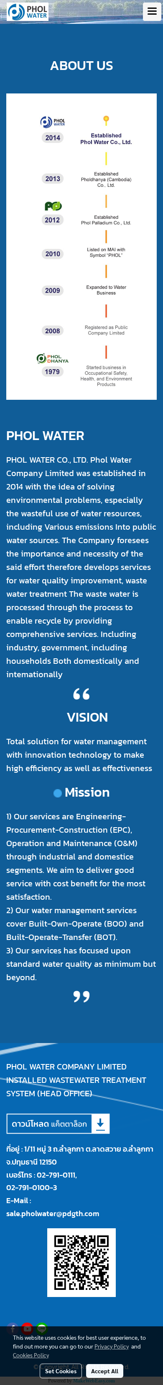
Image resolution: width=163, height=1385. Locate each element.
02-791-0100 (28, 1187)
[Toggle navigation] (152, 12)
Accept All (104, 1371)
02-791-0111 (56, 1174)
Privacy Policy (111, 1346)
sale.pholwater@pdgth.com (52, 1213)
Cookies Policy (31, 1355)
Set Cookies (60, 1371)
